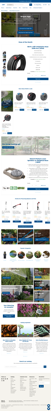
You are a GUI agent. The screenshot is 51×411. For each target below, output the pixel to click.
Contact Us (22, 378)
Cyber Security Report (43, 404)
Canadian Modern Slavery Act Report (17, 404)
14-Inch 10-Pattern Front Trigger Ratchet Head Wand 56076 (38, 212)
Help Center (22, 382)
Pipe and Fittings (4, 10)
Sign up (41, 386)
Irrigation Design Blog (33, 381)
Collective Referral (23, 388)
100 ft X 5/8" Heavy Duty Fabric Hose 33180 (43, 103)
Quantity (28, 73)
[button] (45, 4)
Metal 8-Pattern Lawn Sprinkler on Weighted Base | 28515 (37, 160)
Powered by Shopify (4, 408)
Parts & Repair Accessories (15, 10)
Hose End (15, 7)
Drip (30, 7)
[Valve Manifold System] (42, 331)
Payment (21, 384)
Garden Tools (25, 7)
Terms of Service (8, 404)
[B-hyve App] (25, 24)
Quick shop (17, 109)
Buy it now (38, 79)
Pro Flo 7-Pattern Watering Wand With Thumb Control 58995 (17, 212)
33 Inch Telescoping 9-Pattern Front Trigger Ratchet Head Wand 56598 (27, 213)
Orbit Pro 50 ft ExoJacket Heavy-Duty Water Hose (31, 103)
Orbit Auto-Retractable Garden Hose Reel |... (16, 401)
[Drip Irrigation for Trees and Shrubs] (25, 331)
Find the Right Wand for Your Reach (25, 226)
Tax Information (22, 390)
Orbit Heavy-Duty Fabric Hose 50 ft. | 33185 (18, 103)
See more (25, 356)
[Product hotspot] (38, 309)
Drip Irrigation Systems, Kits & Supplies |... (16, 400)
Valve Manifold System (42, 340)
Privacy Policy (3, 404)
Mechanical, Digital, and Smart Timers (8, 316)
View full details (38, 82)
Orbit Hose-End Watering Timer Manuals (32, 395)
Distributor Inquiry (23, 387)
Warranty (31, 386)
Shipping (21, 385)
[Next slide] (4, 77)
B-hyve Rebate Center (33, 385)
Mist (20, 7)
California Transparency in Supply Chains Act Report (31, 404)
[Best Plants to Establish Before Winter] (9, 331)
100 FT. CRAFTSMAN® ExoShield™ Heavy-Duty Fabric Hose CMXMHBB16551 (6, 126)
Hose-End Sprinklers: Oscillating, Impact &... (31, 400)
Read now (9, 353)
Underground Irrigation (37, 7)
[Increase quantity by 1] (36, 75)
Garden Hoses (8, 7)
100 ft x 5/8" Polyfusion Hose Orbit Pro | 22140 (37, 47)
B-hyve (2, 7)
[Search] (30, 5)
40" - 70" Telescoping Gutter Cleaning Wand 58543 (6, 212)
